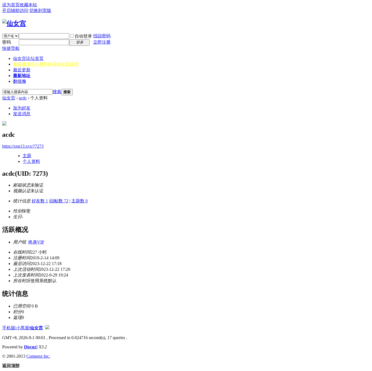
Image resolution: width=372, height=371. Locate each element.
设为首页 (11, 4)
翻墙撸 (19, 81)
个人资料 (31, 161)
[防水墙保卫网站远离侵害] (47, 328)
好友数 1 (40, 201)
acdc (23, 98)
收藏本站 (28, 4)
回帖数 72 (59, 201)
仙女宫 (28, 58)
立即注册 (102, 42)
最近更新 (22, 70)
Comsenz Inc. (38, 356)
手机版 (8, 328)
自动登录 (83, 36)
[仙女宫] (14, 23)
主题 (27, 155)
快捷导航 (11, 48)
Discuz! (31, 347)
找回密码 (102, 36)
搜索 (57, 91)
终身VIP (36, 242)
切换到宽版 (40, 10)
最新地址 (22, 75)
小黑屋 (22, 328)
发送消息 (22, 113)
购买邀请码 (45, 64)
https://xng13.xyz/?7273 (23, 146)
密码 (6, 42)
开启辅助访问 (15, 10)
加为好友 (22, 108)
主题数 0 (79, 201)
